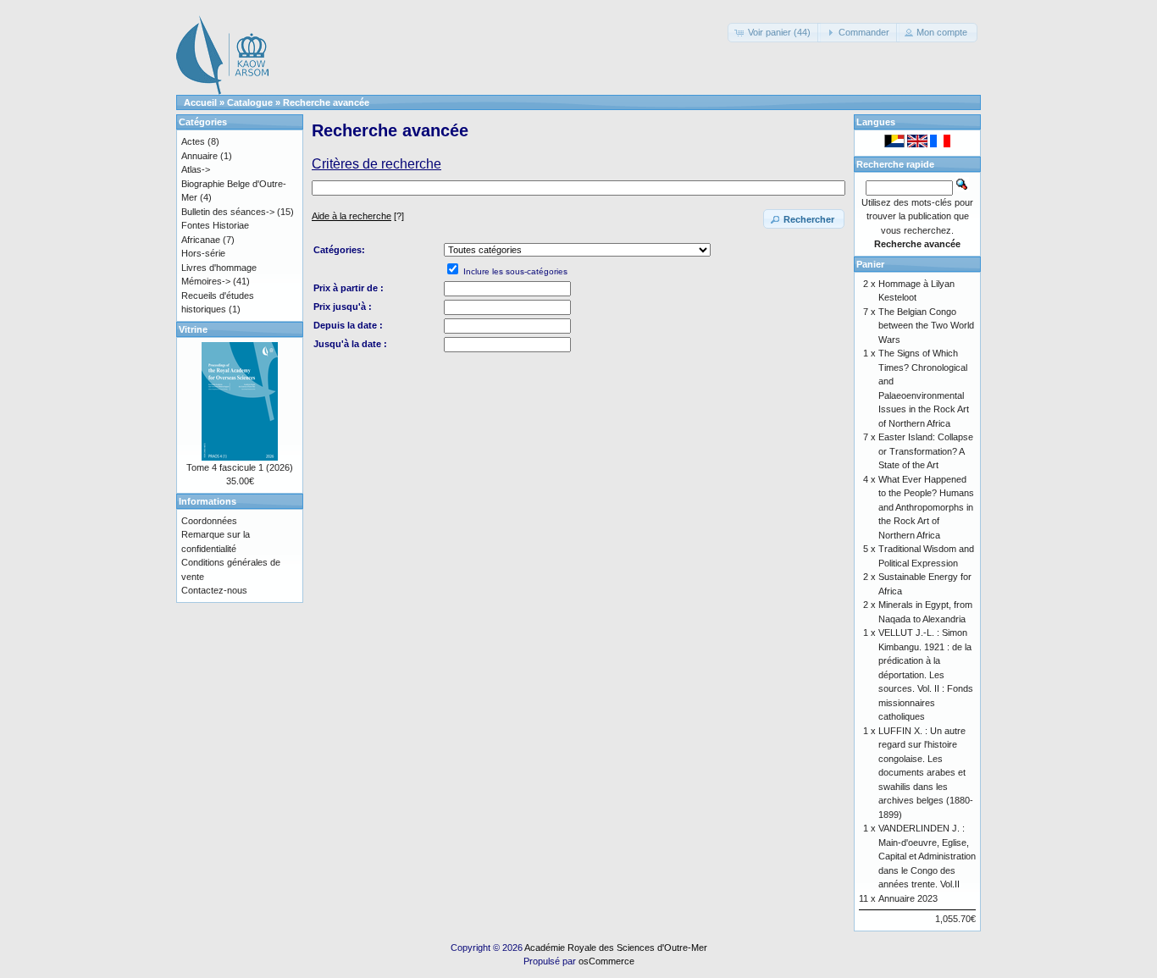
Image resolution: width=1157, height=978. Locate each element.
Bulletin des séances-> (227, 212)
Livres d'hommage (219, 267)
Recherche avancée (326, 102)
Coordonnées (209, 521)
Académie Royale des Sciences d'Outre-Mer (615, 947)
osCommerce (606, 961)
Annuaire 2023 (908, 898)
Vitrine (193, 329)
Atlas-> (195, 169)
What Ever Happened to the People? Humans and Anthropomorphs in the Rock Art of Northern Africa (926, 507)
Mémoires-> (205, 281)
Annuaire (199, 156)
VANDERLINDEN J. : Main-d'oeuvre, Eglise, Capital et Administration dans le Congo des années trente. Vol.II (927, 856)
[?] (358, 216)
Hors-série (203, 253)
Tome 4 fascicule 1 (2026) (239, 467)
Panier (870, 264)
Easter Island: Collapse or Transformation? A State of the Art (925, 451)
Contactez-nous (214, 590)
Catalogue (250, 102)
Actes (193, 141)
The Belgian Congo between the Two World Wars (926, 326)
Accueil (200, 102)
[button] (774, 32)
